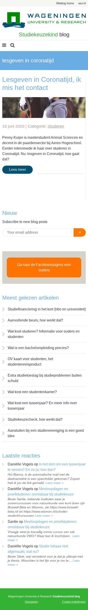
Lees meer (17, 169)
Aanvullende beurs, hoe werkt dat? (35, 320)
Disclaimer (31, 601)
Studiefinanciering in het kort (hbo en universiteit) (47, 309)
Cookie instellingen (74, 601)
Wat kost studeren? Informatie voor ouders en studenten (44, 334)
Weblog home (65, 3)
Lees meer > (55, 483)
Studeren (56, 126)
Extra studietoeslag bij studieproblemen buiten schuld (45, 378)
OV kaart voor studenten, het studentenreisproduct (30, 361)
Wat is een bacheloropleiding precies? (38, 348)
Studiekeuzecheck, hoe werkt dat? (35, 419)
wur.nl (82, 3)
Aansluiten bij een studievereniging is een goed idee (46, 433)
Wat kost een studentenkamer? (32, 392)
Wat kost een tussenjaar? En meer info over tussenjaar (42, 405)
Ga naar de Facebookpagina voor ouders (44, 267)
